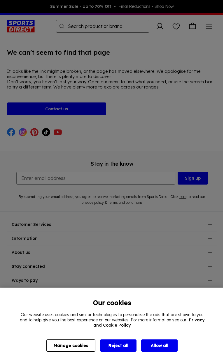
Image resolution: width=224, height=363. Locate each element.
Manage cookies (71, 345)
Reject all (118, 345)
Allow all (159, 345)
